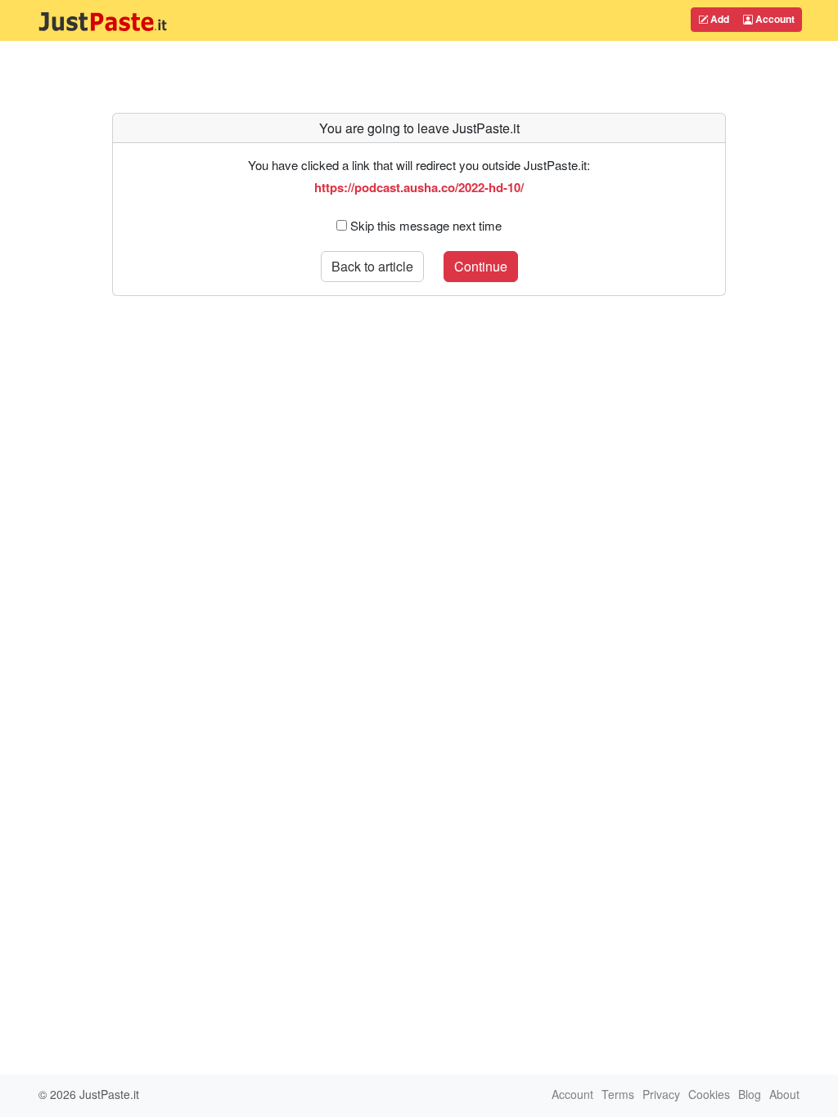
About (784, 1094)
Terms (617, 1094)
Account (774, 18)
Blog (749, 1094)
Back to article (372, 266)
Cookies (709, 1094)
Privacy (661, 1094)
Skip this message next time (426, 225)
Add (718, 18)
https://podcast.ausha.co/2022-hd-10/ (419, 187)
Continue (480, 266)
